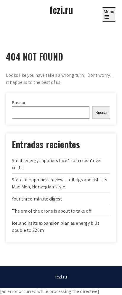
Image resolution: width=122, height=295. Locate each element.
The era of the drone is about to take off (52, 211)
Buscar (19, 103)
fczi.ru (61, 10)
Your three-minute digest (37, 199)
